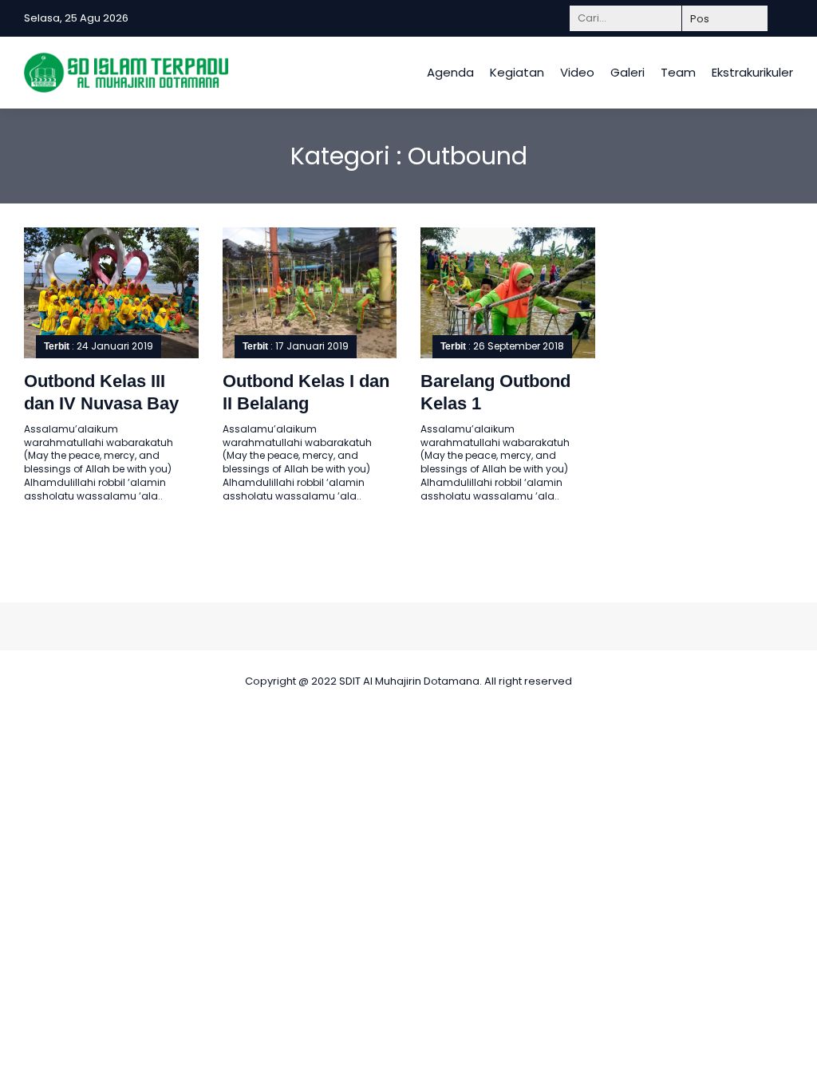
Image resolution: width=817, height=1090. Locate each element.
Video (577, 72)
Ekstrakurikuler (752, 72)
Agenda (450, 72)
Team (678, 72)
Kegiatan (517, 72)
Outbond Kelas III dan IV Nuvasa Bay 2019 (101, 403)
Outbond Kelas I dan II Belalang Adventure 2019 (306, 403)
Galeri (627, 72)
